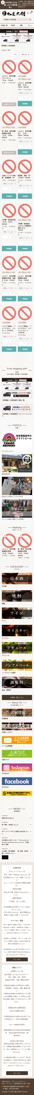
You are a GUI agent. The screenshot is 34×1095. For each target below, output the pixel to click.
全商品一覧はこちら (17, 697)
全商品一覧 (4, 25)
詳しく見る (17, 959)
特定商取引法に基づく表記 (22, 1083)
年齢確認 (25, 103)
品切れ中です (9, 104)
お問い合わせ (6, 1081)
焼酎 (21, 25)
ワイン (30, 25)
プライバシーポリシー (18, 1081)
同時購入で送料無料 (8, 45)
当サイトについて (7, 1083)
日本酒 (13, 25)
